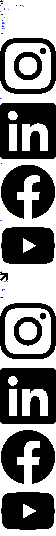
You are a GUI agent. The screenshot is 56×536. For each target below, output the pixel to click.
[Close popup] (1, 282)
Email (1, 11)
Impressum (3, 22)
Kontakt (3, 292)
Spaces (2, 16)
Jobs (2, 20)
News (2, 18)
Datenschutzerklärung (4, 23)
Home (2, 24)
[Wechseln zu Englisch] (2, 293)
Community (3, 19)
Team (2, 27)
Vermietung (3, 17)
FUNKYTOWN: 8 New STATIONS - (7, 8)
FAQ (2, 21)
